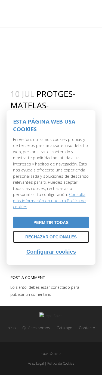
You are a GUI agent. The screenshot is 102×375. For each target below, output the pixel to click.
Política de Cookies (60, 363)
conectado (60, 287)
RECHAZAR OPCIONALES (51, 237)
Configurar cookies (51, 252)
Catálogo (64, 327)
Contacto (87, 327)
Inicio (11, 327)
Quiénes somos (36, 327)
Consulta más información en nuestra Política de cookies (49, 200)
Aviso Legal (36, 363)
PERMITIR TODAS (51, 222)
